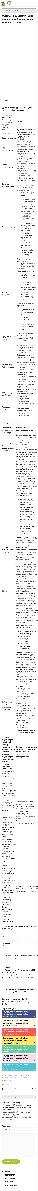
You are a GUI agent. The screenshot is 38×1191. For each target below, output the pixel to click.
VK (12, 1001)
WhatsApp (19, 1001)
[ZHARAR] (3, 3)
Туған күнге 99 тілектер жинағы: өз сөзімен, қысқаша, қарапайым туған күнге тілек (16, 1107)
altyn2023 (12, 1089)
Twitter (4, 1004)
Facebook (6, 1001)
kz (6, 1075)
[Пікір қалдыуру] (9, 3)
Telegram (28, 1001)
